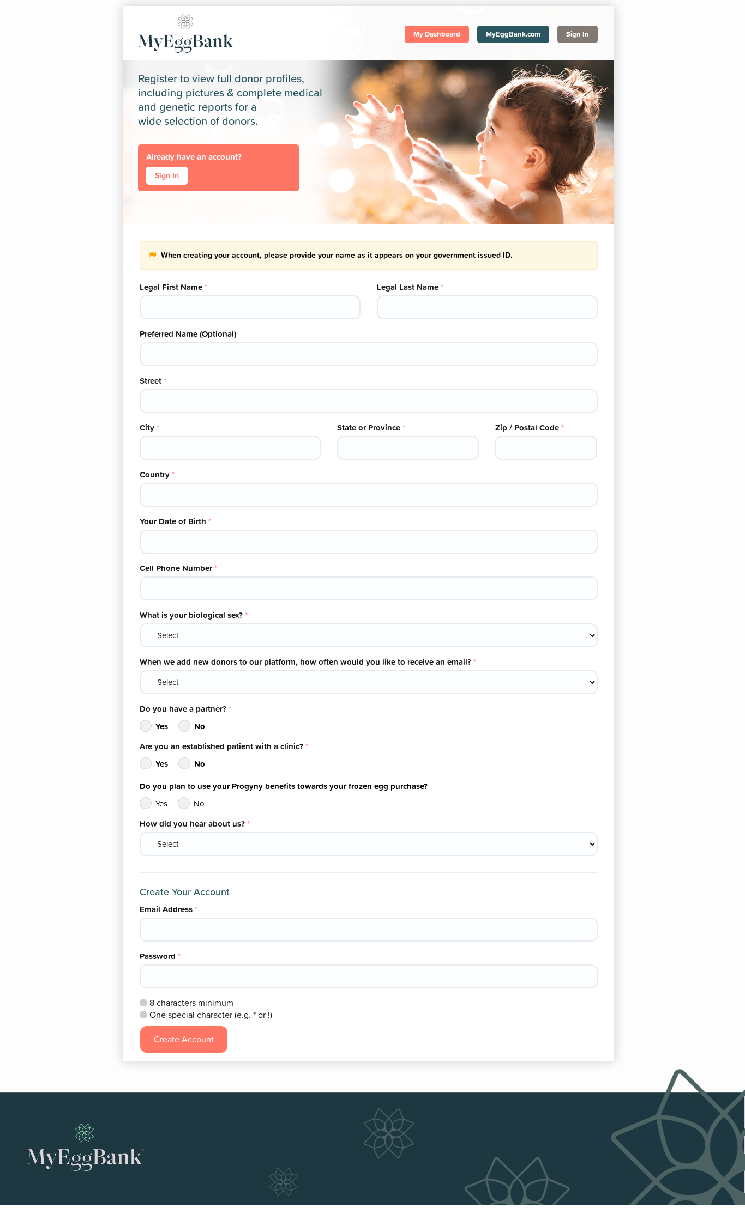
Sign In (577, 34)
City (149, 427)
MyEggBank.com (513, 34)
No (199, 726)
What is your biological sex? (194, 615)
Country (157, 474)
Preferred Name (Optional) (188, 333)
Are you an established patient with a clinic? (224, 746)
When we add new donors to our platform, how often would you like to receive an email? (308, 661)
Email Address (168, 909)
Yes (161, 726)
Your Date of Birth (175, 521)
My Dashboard (436, 34)
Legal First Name (173, 287)
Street (153, 380)
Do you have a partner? (185, 708)
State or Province (371, 427)
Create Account (184, 1039)
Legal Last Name (410, 287)
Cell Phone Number (178, 568)
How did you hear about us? (195, 823)
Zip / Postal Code (529, 427)
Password (160, 956)
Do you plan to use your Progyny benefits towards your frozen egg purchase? (284, 786)
